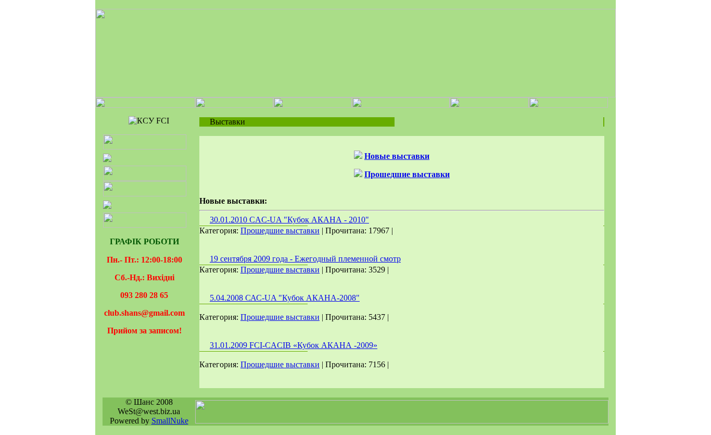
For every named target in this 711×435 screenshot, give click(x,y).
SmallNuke (169, 420)
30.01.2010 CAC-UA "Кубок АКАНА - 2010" (289, 219)
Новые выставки (396, 156)
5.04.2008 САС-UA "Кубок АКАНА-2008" (285, 297)
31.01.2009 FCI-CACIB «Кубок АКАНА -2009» (293, 345)
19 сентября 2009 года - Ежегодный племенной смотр (305, 258)
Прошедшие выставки (407, 174)
